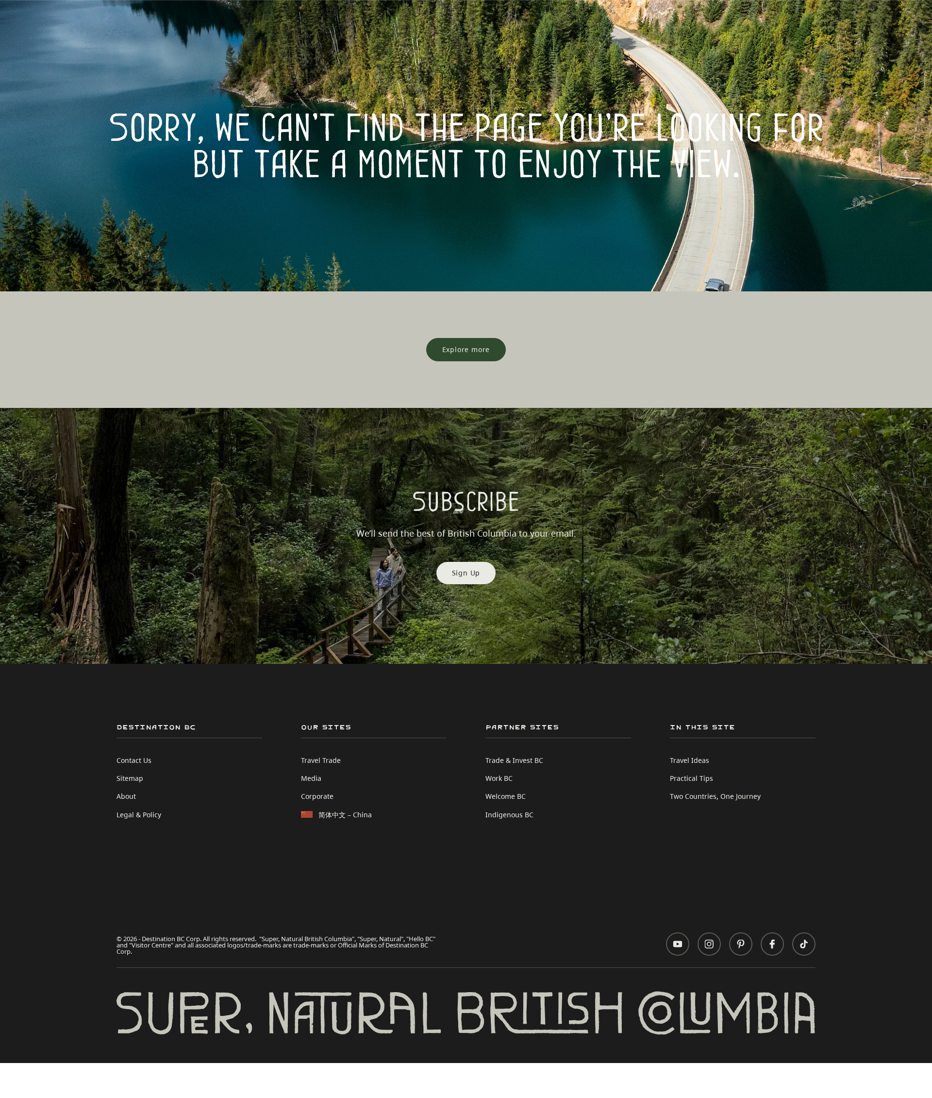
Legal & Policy (138, 814)
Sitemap (129, 778)
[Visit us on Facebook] (772, 944)
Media (311, 778)
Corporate (317, 796)
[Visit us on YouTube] (677, 944)
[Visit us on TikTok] (804, 944)
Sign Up (466, 572)
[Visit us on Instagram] (709, 944)
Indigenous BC (509, 814)
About (126, 796)
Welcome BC (505, 796)
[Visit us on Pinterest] (740, 944)
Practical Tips (691, 778)
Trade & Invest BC (514, 760)
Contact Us (133, 760)
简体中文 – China (345, 814)
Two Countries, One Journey (715, 796)
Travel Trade (321, 760)
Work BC (499, 778)
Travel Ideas (689, 760)
